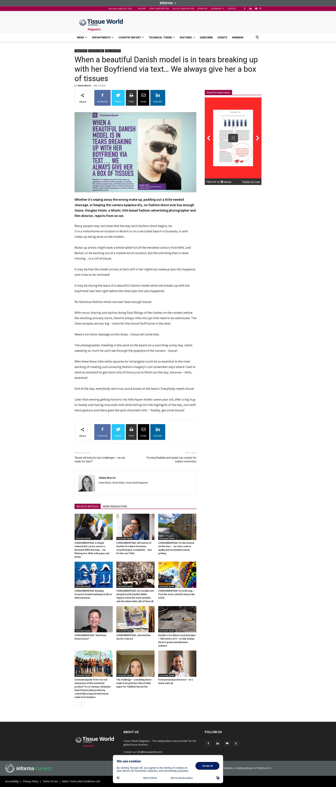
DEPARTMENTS (101, 37)
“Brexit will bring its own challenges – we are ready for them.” (100, 459)
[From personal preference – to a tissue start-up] (177, 664)
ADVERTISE (202, 8)
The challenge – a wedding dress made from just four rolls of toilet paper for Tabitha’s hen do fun (133, 683)
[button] (257, 37)
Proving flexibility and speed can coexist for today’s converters (171, 459)
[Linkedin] (250, 8)
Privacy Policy (30, 781)
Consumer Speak (96, 51)
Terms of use (50, 781)
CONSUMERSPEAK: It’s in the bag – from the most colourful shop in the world (176, 594)
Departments (81, 51)
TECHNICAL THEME (160, 37)
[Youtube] (256, 8)
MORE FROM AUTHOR (115, 506)
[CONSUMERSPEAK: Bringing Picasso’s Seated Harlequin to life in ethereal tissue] (94, 575)
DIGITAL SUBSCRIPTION (183, 8)
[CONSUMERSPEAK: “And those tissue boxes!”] (94, 619)
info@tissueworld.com (149, 752)
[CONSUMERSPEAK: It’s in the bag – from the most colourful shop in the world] (177, 575)
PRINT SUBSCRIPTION (159, 8)
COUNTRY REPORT (129, 37)
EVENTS (222, 37)
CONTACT (231, 8)
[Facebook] (244, 8)
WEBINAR (237, 37)
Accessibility (12, 781)
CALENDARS (216, 8)
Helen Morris (84, 85)
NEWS (80, 37)
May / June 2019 (113, 51)
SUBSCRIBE (206, 37)
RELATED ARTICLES (88, 506)
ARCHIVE (142, 8)
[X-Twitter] (260, 8)
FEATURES (186, 37)
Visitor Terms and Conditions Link (81, 781)
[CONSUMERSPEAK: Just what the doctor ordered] (135, 619)
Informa (168, 2)
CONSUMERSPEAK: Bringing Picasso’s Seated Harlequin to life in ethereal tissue (93, 594)
